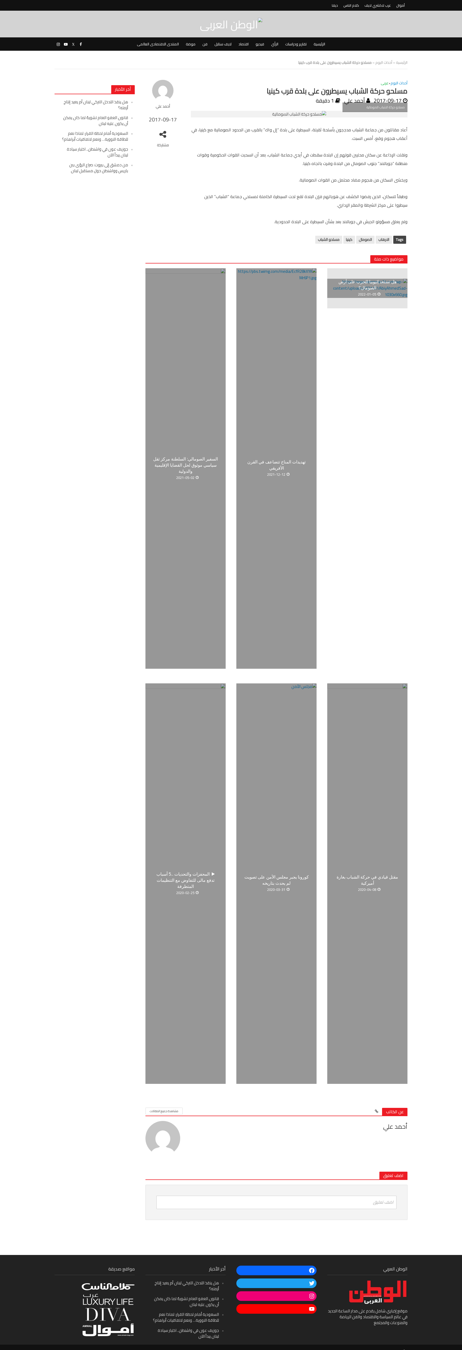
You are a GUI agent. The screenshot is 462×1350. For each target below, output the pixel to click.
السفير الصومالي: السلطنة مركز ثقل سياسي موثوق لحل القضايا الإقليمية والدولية (185, 465)
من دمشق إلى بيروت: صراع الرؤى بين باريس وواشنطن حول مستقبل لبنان (98, 168)
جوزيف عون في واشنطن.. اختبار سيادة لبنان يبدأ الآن (97, 152)
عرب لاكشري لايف (377, 5)
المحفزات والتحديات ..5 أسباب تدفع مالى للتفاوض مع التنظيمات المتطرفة (185, 880)
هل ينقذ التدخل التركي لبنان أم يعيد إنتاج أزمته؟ (96, 105)
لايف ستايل (223, 44)
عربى (384, 83)
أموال (400, 5)
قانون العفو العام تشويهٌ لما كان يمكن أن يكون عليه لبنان (95, 120)
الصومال (365, 239)
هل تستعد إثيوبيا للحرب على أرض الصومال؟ (367, 285)
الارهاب (383, 239)
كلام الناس (351, 5)
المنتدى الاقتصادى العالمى (158, 44)
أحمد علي (163, 106)
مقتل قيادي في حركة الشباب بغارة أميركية (367, 880)
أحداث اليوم (383, 62)
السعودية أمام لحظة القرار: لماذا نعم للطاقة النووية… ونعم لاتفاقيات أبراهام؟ (95, 136)
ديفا (335, 5)
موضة (190, 44)
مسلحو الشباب (329, 239)
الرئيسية (319, 44)
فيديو (260, 44)
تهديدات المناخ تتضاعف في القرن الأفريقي (276, 465)
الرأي (274, 44)
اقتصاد (243, 44)
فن (204, 44)
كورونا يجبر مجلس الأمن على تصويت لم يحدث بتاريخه (276, 880)
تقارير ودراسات (296, 44)
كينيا (349, 239)
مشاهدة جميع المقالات (164, 1111)
